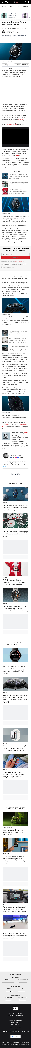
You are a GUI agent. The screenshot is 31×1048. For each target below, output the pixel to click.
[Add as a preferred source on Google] (15, 1036)
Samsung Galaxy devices (23, 979)
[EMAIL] (23, 457)
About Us (15, 1018)
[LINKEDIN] (18, 457)
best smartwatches (11, 124)
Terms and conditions (15, 1020)
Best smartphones (9, 991)
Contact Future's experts (15, 1015)
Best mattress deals (22, 997)
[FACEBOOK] (11, 457)
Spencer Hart (10, 31)
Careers (15, 1029)
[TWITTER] (14, 457)
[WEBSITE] (21, 457)
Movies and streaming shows (8, 982)
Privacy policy (15, 1022)
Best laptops (9, 988)
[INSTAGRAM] (16, 457)
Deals (11, 6)
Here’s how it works (14, 36)
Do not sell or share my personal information (15, 1031)
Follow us (18, 64)
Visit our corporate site (18, 1043)
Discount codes (22, 999)
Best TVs (21, 988)
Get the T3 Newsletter (23, 6)
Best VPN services (23, 982)
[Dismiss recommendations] (29, 11)
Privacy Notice (20, 263)
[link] (6, 436)
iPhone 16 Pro (8, 979)
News (22, 32)
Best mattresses (21, 991)
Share (6, 64)
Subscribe (21, 2)
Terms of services (19, 261)
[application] (15, 136)
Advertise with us (15, 1027)
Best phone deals (8, 997)
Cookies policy (15, 1024)
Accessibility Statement (15, 1013)
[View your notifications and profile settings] (14, 2)
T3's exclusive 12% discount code (16, 428)
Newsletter (26, 64)
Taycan (17, 155)
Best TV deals (8, 999)
